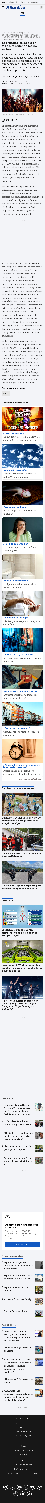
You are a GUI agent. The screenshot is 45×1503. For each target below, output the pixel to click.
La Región (22, 1446)
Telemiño (22, 1454)
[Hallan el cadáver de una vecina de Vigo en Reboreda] (22, 839)
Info (22, 1460)
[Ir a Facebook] (5, 1487)
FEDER (22, 1477)
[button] (41, 7)
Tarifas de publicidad (22, 1431)
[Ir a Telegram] (22, 1493)
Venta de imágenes (22, 1435)
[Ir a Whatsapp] (15, 1493)
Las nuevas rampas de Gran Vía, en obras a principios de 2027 (18, 1161)
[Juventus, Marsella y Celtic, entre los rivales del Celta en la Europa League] (22, 916)
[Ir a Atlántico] (15, 7)
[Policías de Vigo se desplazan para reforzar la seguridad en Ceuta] (22, 872)
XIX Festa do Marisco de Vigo (18, 1299)
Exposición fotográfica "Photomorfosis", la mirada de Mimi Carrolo (18, 1265)
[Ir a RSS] (29, 1493)
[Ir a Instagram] (19, 1487)
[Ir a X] (12, 1487)
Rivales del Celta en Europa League (24, 2)
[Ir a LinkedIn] (26, 1487)
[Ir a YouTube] (32, 1487)
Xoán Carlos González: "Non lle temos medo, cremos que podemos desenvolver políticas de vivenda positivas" (17, 1365)
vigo (5, 393)
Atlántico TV (22, 1427)
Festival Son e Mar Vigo (15, 1311)
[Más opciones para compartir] (16, 120)
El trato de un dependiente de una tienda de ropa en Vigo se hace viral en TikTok (18, 1136)
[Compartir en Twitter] (12, 120)
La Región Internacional (22, 1450)
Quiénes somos (22, 1423)
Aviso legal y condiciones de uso (22, 1473)
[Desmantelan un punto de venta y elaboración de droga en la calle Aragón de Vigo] (22, 804)
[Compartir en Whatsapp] (3, 120)
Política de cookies (22, 1469)
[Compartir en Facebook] (7, 120)
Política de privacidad (22, 1465)
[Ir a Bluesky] (39, 1487)
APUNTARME (22, 1245)
